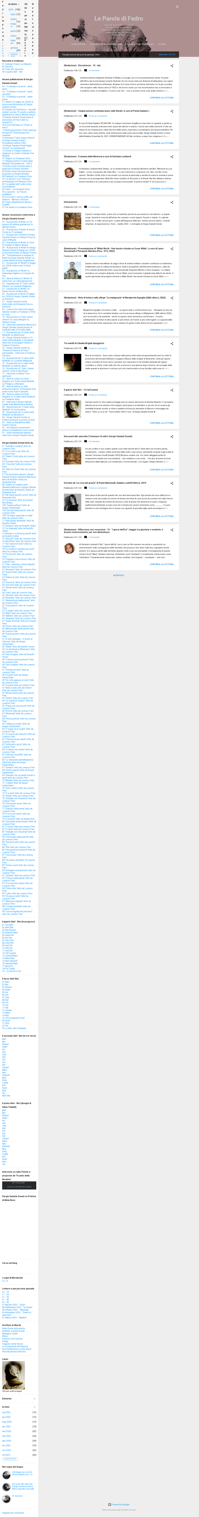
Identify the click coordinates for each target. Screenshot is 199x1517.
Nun (4, 1072)
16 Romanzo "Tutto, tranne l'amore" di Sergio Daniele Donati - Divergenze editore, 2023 (18, 140)
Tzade (5, 1083)
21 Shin (5, 1023)
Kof (4, 1085)
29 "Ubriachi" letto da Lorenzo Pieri (18, 595)
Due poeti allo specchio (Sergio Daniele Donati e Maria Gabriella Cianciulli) (23, 1486)
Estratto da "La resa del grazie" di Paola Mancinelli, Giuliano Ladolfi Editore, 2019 (105, 483)
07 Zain (5, 997)
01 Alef (5, 982)
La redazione (78, 44)
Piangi (5, 1341)
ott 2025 (6, 1455)
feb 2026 (6, 1436)
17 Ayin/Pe (7, 966)
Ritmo (5, 1336)
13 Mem (6, 1013)
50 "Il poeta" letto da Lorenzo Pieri (18, 685)
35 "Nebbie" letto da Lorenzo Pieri (18, 616)
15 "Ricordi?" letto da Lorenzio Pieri (19, 538)
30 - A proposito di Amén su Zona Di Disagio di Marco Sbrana (18, 243)
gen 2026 (6, 1440)
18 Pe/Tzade (8, 968)
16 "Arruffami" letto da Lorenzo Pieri (19, 541)
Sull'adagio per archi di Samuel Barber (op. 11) (22, 1473)
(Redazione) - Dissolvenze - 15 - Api (82, 65)
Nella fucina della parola (13, 1328)
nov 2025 (6, 1450)
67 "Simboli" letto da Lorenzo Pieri (18, 767)
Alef (4, 1039)
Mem (4, 1070)
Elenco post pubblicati (140, 44)
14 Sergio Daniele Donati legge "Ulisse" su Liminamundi (17, 146)
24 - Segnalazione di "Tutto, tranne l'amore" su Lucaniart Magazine (18, 284)
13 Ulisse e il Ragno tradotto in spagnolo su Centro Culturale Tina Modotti (18, 153)
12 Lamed (7, 1010)
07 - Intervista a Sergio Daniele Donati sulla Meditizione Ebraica (17, 403)
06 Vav (5, 995)
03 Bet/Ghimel (9, 930)
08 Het (5, 1000)
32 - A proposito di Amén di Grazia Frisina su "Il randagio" (18, 230)
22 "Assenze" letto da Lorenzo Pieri (19, 569)
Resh (4, 1088)
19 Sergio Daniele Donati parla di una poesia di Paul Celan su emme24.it (17, 120)
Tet (3, 1059)
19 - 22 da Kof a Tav (11, 971)
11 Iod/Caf (7, 950)
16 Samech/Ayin (10, 963)
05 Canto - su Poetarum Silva (16, 189)
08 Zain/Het (8, 943)
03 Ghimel (7, 987)
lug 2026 (6, 1412)
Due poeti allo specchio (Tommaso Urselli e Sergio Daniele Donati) (98, 436)
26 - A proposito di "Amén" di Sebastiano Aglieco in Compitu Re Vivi (18, 273)
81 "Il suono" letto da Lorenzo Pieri (18, 826)
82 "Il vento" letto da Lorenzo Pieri (18, 829)
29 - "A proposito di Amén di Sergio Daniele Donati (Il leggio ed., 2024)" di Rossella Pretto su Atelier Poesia (19, 250)
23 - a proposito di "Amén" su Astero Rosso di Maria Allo (16, 290)
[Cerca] (177, 7)
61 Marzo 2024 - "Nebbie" (14, 1317)
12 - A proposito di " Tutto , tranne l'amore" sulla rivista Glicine (18, 369)
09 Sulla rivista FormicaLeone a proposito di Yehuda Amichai (17, 172)
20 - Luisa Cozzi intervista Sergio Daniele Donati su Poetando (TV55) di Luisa (18, 312)
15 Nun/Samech (9, 961)
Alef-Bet (6, 1095)
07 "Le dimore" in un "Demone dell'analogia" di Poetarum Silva (17, 180)
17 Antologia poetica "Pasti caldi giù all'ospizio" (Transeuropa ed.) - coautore (19, 133)
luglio (13, 14)
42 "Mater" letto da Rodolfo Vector (18, 646)
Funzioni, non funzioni (12, 1338)
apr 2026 (6, 1426)
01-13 (5, 1281)
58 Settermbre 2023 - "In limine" (17, 1307)
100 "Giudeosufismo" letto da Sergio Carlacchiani (16, 506)
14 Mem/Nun (8, 958)
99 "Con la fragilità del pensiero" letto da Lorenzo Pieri (17, 912)
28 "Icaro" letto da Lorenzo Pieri (17, 592)
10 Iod (5, 1005)
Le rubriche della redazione (106, 44)
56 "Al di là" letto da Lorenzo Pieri (18, 711)
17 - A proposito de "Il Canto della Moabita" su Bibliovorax (18, 333)
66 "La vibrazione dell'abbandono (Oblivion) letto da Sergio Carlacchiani (17, 762)
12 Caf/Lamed (9, 953)
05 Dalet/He (8, 935)
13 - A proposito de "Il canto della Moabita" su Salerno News (18, 364)
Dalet (4, 1047)
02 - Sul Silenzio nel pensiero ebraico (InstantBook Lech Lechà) (18, 428)
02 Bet (5, 984)
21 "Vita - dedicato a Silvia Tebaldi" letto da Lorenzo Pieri (18, 565)
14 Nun (5, 1015)
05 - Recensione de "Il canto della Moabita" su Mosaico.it (18, 413)
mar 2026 (6, 1431)
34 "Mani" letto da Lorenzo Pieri (17, 613)
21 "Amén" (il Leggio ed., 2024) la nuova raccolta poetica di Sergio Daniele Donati (17, 104)
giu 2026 (6, 1417)
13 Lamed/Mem (9, 955)
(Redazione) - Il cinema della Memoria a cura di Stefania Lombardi (97, 156)
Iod (3, 1062)
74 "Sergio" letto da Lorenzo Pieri (18, 795)
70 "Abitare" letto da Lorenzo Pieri (18, 780)
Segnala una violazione (13, 1513)
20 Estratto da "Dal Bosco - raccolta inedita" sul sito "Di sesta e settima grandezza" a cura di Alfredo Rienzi (19, 112)
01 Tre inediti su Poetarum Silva (17, 207)
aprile (13, 31)
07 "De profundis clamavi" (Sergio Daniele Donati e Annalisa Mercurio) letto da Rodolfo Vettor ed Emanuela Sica (19, 478)
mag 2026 (7, 1422)
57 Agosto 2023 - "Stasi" (14, 1304)
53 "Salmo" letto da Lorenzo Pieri (17, 698)
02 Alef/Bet (7, 927)
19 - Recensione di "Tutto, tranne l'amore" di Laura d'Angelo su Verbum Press (17, 319)
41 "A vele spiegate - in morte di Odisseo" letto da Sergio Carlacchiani (17, 641)
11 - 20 (5, 1294)
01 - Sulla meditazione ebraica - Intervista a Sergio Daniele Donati (18, 434)
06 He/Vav (7, 937)
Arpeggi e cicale (9, 1333)
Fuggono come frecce (12, 1344)
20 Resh (6, 1020)
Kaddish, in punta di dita (13, 1331)
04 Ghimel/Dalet (10, 932)
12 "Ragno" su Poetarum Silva (16, 158)
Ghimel (5, 1044)
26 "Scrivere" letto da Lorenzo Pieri (18, 585)
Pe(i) (4, 1080)
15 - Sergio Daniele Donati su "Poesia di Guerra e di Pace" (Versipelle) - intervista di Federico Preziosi (18, 352)
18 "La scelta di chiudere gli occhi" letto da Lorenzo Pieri (18, 550)
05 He (5, 992)
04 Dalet (6, 989)
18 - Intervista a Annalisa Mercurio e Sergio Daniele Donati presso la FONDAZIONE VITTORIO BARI (19, 327)
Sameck (6, 1075)
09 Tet (5, 1002)
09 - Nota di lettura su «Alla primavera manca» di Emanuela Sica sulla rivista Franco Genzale (19, 389)
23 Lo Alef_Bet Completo (14, 1028)
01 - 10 (5, 1292)
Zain (4, 1054)
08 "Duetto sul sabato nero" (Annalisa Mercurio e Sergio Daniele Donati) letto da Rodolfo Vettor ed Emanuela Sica (19, 488)
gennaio (14, 48)
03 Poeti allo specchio (12, 69)
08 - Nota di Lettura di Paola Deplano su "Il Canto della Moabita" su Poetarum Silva (18, 397)
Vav (4, 1052)
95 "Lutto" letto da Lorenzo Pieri (17, 893)
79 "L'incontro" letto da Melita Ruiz (18, 819)
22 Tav (5, 1025)
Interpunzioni (70, 202)
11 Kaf (5, 1007)
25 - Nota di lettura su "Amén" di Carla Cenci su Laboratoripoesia (17, 279)
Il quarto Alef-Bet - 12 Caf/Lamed (81, 390)
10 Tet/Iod (7, 948)
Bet (3, 1041)
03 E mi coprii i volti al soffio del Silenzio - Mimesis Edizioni (17, 198)
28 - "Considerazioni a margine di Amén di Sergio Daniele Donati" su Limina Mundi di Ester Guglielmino (18, 258)
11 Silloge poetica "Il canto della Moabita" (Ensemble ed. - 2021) (17, 162)
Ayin (4, 1077)
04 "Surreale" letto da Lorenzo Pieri (18, 461)
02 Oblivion (7, 66)
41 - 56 (5, 1302)
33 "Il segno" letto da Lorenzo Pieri (18, 610)
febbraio (13, 41)
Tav (3, 1093)
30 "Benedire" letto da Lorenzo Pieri (19, 598)
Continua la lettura (162, 97)
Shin (4, 1090)
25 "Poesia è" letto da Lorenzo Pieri (19, 582)
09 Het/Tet (7, 945)
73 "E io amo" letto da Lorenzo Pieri (19, 793)
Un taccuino (17, 1496)
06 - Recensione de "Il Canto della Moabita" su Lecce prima (18, 408)
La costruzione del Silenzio (15, 1346)
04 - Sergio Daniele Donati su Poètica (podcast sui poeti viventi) (18, 418)
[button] (172, 66)
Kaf (3, 1065)
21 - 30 (5, 1297)
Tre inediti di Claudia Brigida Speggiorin (84, 343)
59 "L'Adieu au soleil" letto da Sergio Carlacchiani (16, 725)
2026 (10, 9)
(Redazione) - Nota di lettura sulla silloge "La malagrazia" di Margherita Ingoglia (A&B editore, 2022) (115, 297)
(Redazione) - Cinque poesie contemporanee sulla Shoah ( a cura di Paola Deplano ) (106, 111)
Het (4, 1057)
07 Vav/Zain (8, 940)
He (3, 1049)
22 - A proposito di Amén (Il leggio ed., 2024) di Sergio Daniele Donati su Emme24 (18, 296)
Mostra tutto (167, 54)
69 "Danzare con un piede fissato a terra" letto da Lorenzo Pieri (18, 776)
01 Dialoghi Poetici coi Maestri (16, 64)
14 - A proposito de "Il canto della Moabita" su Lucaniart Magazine (18, 359)
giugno (14, 19)
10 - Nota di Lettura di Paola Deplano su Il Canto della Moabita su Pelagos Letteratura (18, 381)
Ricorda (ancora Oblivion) (14, 1351)
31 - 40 (5, 1299)
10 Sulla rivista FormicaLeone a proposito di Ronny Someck (17, 167)
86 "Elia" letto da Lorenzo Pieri (16, 847)
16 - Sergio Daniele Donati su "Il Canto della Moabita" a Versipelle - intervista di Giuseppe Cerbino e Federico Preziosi (18, 341)
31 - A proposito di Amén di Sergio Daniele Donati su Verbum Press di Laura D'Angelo (18, 237)
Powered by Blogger (120, 1504)
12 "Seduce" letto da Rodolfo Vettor (19, 526)
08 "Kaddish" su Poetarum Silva (17, 176)
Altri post (118, 575)
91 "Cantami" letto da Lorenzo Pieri (18, 875)
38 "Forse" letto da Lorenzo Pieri (17, 626)
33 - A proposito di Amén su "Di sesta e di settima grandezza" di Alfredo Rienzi (17, 224)
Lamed (5, 1067)
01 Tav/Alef (7, 925)
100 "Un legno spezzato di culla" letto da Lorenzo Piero (17, 516)
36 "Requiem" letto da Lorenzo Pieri (19, 618)
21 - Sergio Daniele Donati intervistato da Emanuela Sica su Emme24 (17, 304)
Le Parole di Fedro (118, 18)
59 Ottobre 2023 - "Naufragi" (15, 1310)
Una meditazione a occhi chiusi (16, 1349)
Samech (6, 1146)
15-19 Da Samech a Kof (13, 1018)
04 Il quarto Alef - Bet (12, 72)
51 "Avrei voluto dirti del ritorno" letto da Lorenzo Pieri (17, 689)
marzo (14, 36)
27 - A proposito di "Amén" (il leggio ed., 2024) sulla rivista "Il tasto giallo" (19, 265)
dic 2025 (6, 1445)
